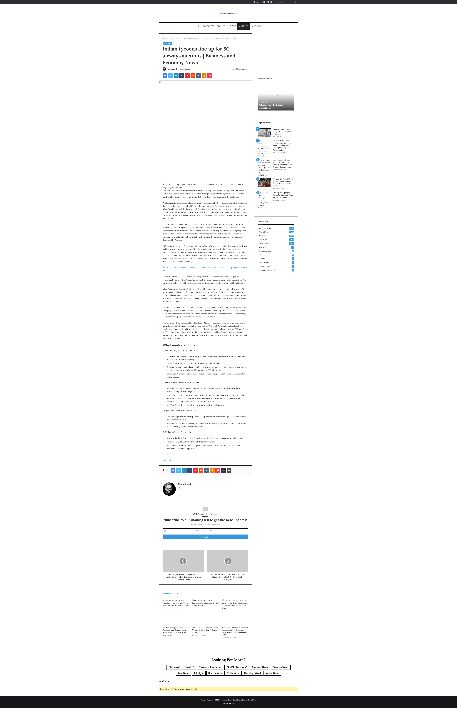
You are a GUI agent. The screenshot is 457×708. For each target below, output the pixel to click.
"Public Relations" (266, 266)
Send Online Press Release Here (244, 700)
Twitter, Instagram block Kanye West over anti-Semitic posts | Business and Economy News (175, 630)
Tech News (221, 26)
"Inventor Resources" (267, 270)
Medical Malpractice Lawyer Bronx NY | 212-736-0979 (282, 131)
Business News (208, 26)
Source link (167, 460)
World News (243, 26)
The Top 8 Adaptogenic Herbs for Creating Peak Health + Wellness (283, 195)
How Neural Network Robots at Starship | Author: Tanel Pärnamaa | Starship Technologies (283, 163)
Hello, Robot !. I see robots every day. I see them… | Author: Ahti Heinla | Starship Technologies (282, 145)
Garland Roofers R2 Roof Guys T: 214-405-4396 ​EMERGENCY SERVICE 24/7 (283, 182)
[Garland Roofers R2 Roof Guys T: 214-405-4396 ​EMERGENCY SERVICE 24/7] (264, 182)
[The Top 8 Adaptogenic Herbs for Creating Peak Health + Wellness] (264, 200)
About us (210, 700)
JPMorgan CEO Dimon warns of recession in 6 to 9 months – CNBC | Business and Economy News (235, 631)
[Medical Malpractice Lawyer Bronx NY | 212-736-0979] (264, 132)
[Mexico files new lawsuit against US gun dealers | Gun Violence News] (205, 612)
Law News (263, 247)
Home (198, 26)
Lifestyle (232, 26)
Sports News (257, 26)
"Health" (262, 259)
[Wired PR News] (228, 13)
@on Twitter (164, 681)
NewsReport (171, 69)
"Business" (263, 255)
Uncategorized (265, 251)
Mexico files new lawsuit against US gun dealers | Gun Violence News (205, 630)
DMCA (217, 700)
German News (264, 262)
